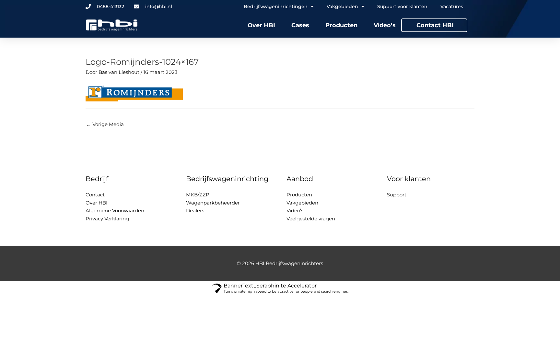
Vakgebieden (302, 203)
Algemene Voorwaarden (115, 210)
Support (396, 195)
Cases (300, 25)
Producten (341, 25)
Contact (95, 195)
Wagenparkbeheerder (213, 203)
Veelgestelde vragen (310, 219)
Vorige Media (105, 124)
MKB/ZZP (197, 195)
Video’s (385, 25)
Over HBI (261, 25)
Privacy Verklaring (107, 219)
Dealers (195, 210)
